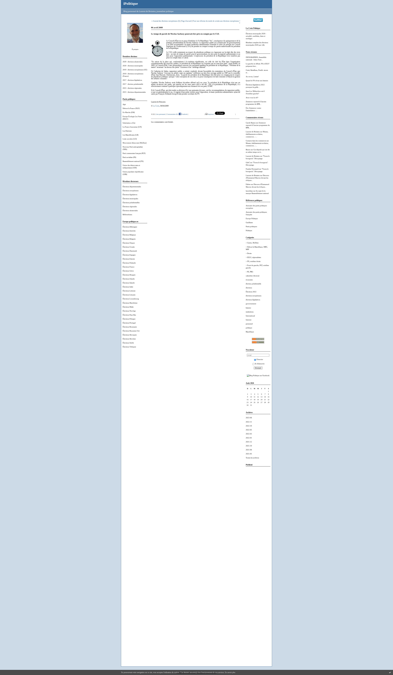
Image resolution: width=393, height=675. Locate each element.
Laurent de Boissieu (253, 132)
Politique (249, 230)
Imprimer (211, 114)
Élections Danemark (130, 251)
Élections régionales (130, 206)
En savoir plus (230, 672)
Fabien (248, 184)
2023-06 (249, 418)
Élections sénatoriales (130, 210)
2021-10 (249, 446)
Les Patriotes (127, 131)
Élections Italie (128, 287)
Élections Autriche (129, 231)
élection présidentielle (253, 284)
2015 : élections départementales (134, 92)
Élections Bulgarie (129, 239)
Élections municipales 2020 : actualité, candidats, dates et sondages (256, 36)
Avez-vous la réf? (252, 98)
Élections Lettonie (129, 291)
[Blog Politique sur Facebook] (258, 375)
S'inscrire (260, 359)
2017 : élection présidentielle (133, 84)
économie (249, 280)
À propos (135, 49)
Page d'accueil (186, 21)
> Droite (249, 253)
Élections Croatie (129, 247)
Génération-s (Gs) (129, 123)
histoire (248, 308)
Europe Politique (252, 218)
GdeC (248, 162)
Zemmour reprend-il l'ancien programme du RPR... (258, 125)
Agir (124, 104)
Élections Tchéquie (129, 347)
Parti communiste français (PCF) (134, 153)
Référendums (127, 214)
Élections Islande (129, 283)
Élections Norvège (129, 311)
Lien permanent (160, 114)
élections (249, 288)
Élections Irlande (129, 279)
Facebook (184, 114)
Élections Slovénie (129, 339)
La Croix (156, 106)
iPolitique (130, 4)
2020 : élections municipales (133, 66)
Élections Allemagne (130, 227)
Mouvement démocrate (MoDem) (135, 143)
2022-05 (249, 430)
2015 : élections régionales (132, 88)
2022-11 (249, 422)
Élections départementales (132, 187)
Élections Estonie (129, 259)
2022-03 (249, 434)
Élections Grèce (128, 271)
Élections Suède (128, 343)
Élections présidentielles (131, 202)
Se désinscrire (260, 364)
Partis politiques (251, 226)
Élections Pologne (129, 319)
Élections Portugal (129, 323)
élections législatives (253, 300)
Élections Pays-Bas (129, 315)
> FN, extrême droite (253, 261)
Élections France (128, 267)
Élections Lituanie (129, 295)
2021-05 (249, 454)
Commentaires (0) (172, 114)
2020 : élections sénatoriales (132, 62)
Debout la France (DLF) (131, 108)
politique (249, 328)
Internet (248, 320)
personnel (249, 324)
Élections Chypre (129, 243)
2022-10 (249, 426)
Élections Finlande (129, 263)
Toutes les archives (252, 458)
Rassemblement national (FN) (133, 161)
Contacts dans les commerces (256, 141)
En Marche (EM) (129, 112)
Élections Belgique (129, 235)
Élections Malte (128, 307)
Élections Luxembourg (131, 299)
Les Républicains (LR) (130, 135)
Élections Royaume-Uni (131, 331)
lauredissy (249, 191)
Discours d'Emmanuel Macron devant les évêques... (257, 177)
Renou (248, 150)
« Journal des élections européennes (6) (166, 21)
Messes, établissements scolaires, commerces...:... (257, 134)
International (250, 316)
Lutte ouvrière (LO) (130, 139)
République (250, 332)
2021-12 (249, 442)
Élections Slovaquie (130, 335)
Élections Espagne (129, 255)
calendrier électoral (252, 276)
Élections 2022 (251, 292)
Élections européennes (130, 190)
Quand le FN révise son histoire (257, 80)
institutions (249, 312)
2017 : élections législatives (132, 80)
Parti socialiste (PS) (129, 157)
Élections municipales (130, 198)
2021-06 (249, 450)
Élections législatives (130, 194)
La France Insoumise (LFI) (132, 127)
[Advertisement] (258, 515)
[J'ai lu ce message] (390, 672)
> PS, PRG (249, 272)
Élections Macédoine (130, 303)
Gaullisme (249, 222)
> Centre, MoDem (252, 243)
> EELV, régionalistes (253, 257)
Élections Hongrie (129, 275)
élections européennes (253, 296)
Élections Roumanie (130, 327)
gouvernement (251, 304)
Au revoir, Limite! (252, 76)
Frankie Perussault (252, 169)
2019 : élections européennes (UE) (135, 70)
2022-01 (249, 438)
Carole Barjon (251, 123)
